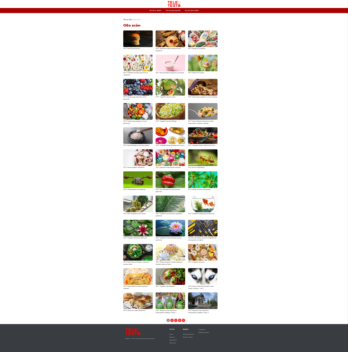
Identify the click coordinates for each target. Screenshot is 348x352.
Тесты (125, 19)
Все (130, 19)
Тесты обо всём (192, 10)
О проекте (201, 330)
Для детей (173, 340)
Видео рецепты (188, 334)
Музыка (172, 337)
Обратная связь (203, 332)
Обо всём (172, 343)
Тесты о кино (155, 10)
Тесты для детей (173, 10)
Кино (171, 334)
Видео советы (188, 337)
